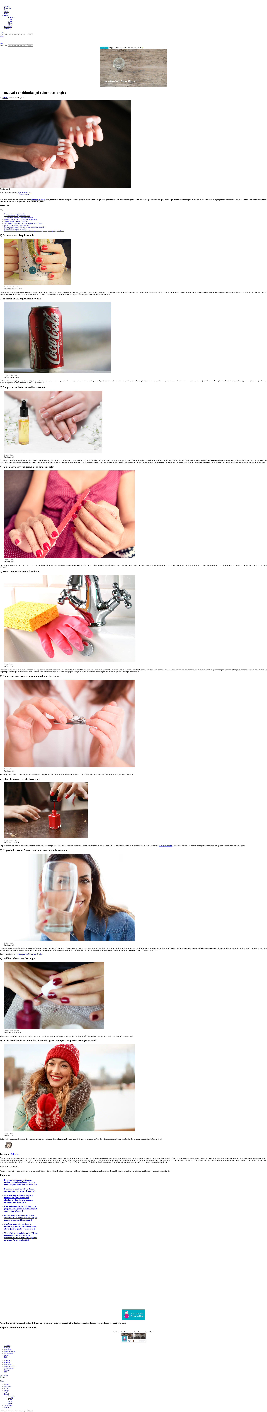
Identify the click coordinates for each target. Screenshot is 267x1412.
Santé (6, 14)
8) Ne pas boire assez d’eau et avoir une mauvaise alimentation (24, 227)
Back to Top (4, 1375)
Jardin (6, 10)
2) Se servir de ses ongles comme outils (17, 216)
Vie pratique (8, 27)
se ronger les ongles (38, 200)
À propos (7, 1346)
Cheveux (11, 17)
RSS (5, 1357)
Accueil (6, 6)
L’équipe (7, 1348)
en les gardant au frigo (166, 846)
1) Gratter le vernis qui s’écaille (14, 214)
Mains (10, 23)
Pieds (10, 25)
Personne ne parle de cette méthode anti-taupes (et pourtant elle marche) (19, 1190)
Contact (6, 1355)
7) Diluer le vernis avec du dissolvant (16, 225)
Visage (10, 19)
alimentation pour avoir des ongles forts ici (28, 954)
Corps (10, 21)
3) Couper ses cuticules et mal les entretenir (18, 218)
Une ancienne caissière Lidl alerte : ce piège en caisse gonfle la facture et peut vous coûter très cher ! (20, 1208)
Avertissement (8, 1353)
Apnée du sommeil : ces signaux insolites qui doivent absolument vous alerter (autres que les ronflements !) (20, 1226)
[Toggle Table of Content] (1, 210)
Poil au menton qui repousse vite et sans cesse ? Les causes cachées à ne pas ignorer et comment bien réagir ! (20, 1217)
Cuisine (6, 12)
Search (30, 34)
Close (2, 1381)
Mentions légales (9, 1351)
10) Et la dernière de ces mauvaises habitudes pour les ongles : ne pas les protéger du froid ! (34, 231)
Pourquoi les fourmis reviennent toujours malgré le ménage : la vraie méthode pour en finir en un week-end (20, 1182)
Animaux (7, 29)
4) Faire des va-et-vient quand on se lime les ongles (21, 219)
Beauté (6, 15)
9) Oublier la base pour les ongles (15, 229)
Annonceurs (8, 1349)
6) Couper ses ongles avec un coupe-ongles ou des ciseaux (23, 223)
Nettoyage (7, 8)
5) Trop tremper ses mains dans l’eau (16, 221)
